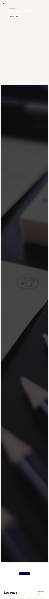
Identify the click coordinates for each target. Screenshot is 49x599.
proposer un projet (24, 573)
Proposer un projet (14, 16)
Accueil (9, 8)
